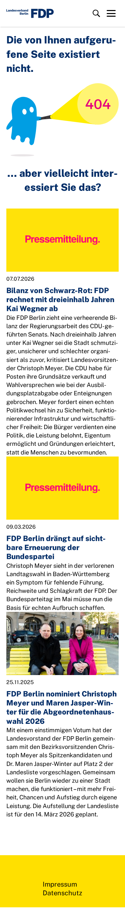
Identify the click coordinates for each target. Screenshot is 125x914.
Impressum (60, 884)
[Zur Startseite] (30, 13)
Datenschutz (62, 893)
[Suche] (96, 13)
